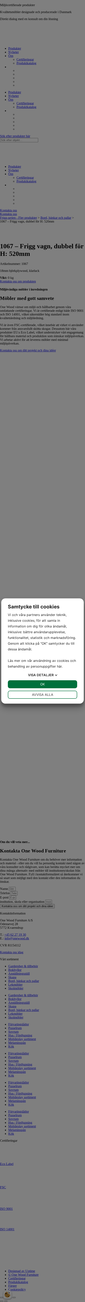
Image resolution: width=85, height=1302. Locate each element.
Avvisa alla (42, 695)
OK (42, 684)
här (59, 666)
